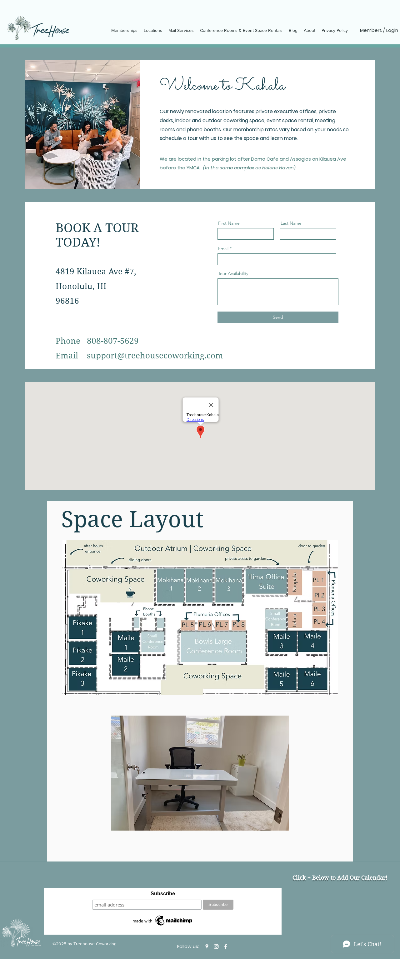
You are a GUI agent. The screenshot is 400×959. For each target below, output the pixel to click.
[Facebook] (225, 946)
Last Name (291, 223)
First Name (229, 223)
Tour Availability (233, 273)
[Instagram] (216, 946)
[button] (200, 773)
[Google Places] (207, 946)
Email (223, 248)
